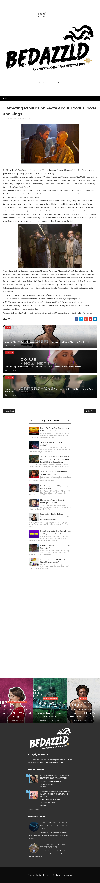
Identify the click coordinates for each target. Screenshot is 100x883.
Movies (27, 118)
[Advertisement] (50, 588)
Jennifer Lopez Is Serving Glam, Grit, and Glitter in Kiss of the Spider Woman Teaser (43, 367)
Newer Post (9, 411)
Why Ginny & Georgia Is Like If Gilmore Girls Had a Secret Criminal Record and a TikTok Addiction (55, 793)
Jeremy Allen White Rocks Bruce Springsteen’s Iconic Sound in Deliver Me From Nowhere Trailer (49, 342)
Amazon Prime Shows (17, 702)
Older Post (90, 411)
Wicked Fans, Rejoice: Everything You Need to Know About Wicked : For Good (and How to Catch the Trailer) (49, 390)
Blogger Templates (63, 875)
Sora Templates (45, 875)
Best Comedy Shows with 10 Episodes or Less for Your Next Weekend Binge (16, 711)
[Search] (59, 83)
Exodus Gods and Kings (15, 118)
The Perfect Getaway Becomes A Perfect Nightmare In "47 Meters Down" (54, 826)
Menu (5, 99)
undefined (43, 787)
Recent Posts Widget (33, 809)
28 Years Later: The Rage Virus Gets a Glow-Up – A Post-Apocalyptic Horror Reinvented (50, 709)
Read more (51, 784)
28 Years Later (51, 698)
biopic (84, 698)
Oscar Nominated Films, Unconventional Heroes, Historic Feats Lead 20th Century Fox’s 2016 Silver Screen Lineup (54, 459)
